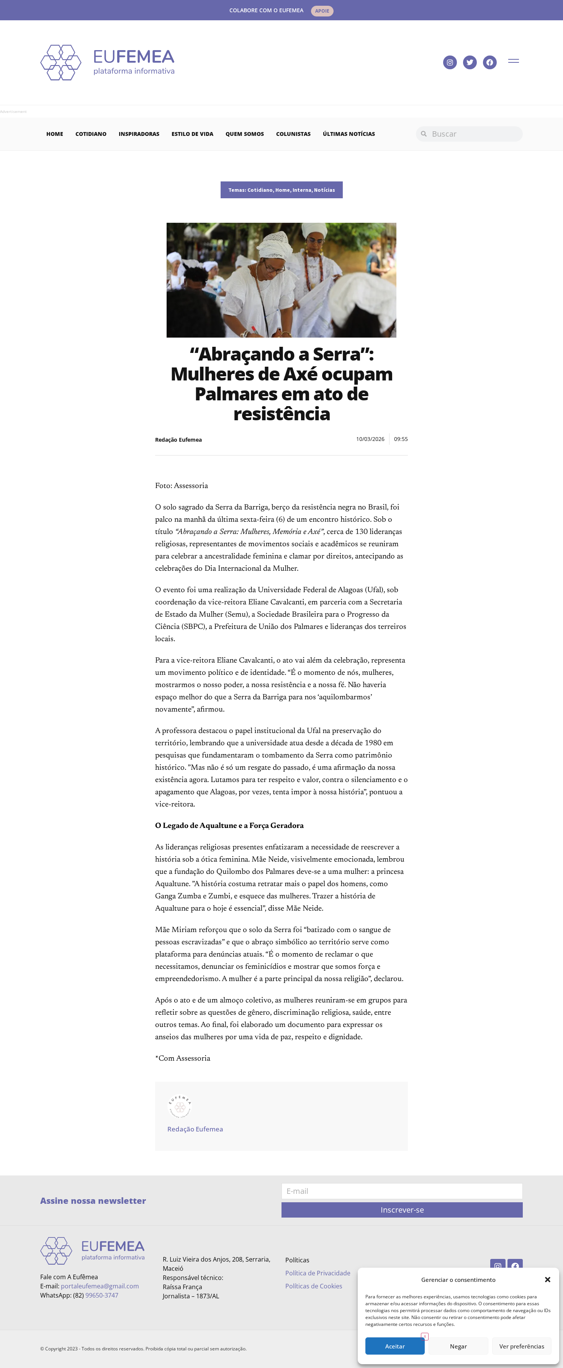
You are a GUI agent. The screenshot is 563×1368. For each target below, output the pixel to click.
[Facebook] (490, 62)
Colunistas (293, 133)
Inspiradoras (139, 133)
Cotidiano (90, 133)
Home (54, 133)
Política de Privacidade (317, 1273)
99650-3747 (101, 1295)
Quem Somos (245, 133)
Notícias (324, 189)
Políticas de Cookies (313, 1286)
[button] (548, 1279)
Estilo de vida (192, 133)
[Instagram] (450, 62)
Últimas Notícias (349, 133)
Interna (302, 189)
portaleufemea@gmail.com (100, 1286)
